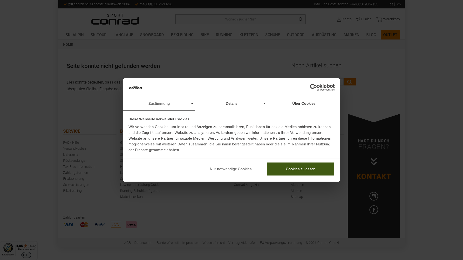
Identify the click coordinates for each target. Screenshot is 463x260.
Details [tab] (232, 103)
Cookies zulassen (300, 169)
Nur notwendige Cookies (231, 169)
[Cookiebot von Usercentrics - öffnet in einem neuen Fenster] (314, 87)
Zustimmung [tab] (159, 103)
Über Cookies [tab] (303, 103)
